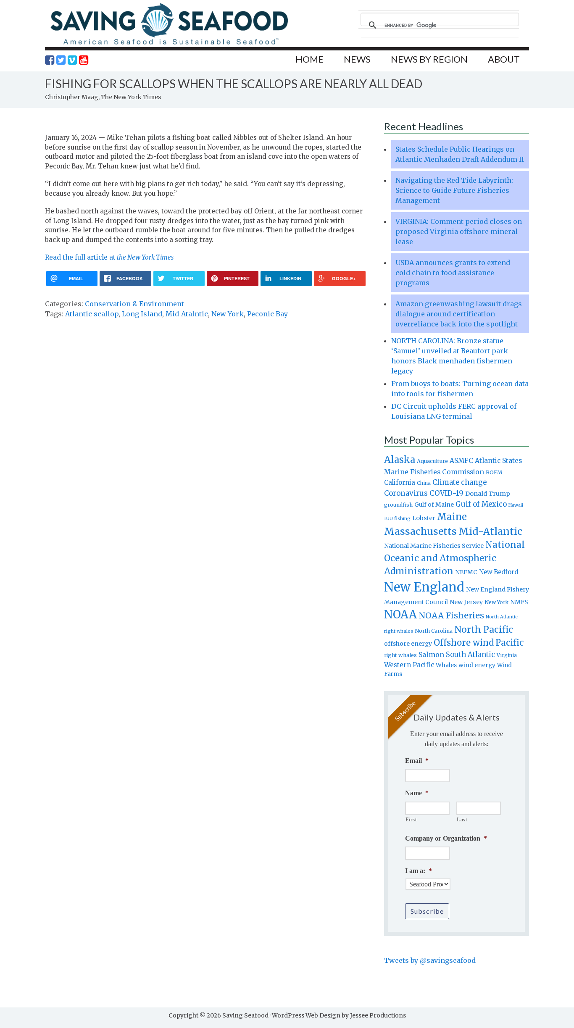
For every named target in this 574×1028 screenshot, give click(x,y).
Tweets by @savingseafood (430, 960)
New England (424, 587)
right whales (400, 655)
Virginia (507, 655)
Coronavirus (406, 493)
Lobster (423, 518)
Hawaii (515, 505)
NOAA (400, 614)
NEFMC (466, 572)
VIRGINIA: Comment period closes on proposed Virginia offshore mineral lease (458, 231)
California (399, 482)
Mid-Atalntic (187, 314)
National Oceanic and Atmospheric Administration (454, 557)
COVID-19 (446, 493)
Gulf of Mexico (481, 504)
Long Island (142, 314)
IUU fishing (397, 518)
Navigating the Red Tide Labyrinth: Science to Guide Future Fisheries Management (454, 190)
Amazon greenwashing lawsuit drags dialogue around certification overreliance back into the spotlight (458, 314)
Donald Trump (487, 493)
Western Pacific (409, 665)
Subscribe (427, 911)
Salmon (431, 654)
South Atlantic (470, 654)
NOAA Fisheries (451, 615)
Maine (452, 517)
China (424, 483)
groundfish (398, 505)
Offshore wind (464, 642)
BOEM (494, 472)
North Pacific (483, 629)
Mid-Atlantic (490, 531)
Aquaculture (432, 460)
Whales (446, 665)
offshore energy (408, 643)
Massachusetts (420, 531)
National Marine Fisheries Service (434, 545)
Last (462, 819)
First (411, 819)
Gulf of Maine (434, 504)
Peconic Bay (267, 314)
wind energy (476, 665)
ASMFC (461, 461)
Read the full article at (109, 257)
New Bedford (498, 572)
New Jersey (466, 602)
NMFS (519, 602)
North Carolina (434, 631)
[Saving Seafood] (169, 44)
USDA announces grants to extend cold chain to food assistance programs (452, 272)
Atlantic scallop (91, 314)
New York (227, 314)
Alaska (399, 459)
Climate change (459, 482)
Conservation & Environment (134, 304)
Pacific (509, 642)
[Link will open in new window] (49, 60)
